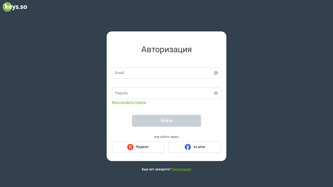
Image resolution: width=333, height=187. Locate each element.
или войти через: (166, 137)
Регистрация (181, 169)
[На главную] (15, 10)
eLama (199, 147)
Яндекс (142, 147)
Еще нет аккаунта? (166, 169)
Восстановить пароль (129, 102)
